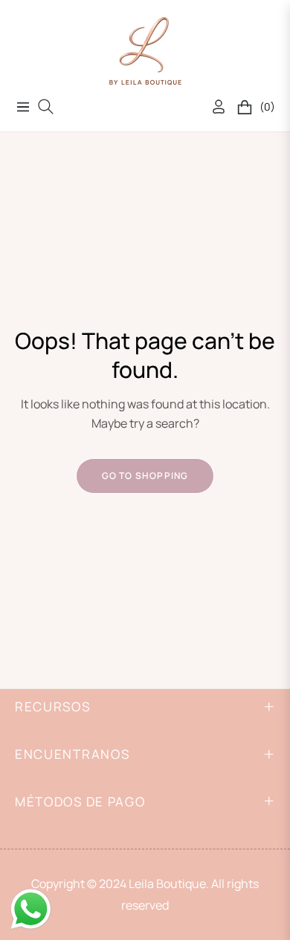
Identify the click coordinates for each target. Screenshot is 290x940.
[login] (212, 106)
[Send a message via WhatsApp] (30, 909)
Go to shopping (145, 475)
